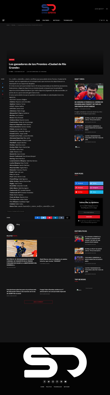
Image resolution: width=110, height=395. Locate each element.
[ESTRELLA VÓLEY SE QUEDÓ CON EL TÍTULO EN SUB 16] (79, 120)
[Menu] (3, 20)
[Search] (107, 20)
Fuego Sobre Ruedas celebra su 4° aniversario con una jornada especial (53, 290)
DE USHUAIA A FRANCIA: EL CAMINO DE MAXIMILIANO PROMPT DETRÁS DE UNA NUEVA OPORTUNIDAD (89, 104)
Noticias (56, 20)
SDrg (11, 71)
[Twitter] (3, 87)
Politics (49, 387)
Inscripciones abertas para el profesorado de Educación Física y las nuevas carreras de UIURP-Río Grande (21, 291)
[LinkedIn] (3, 91)
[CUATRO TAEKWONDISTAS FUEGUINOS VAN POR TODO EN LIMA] (79, 138)
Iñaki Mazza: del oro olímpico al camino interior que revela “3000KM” (53, 260)
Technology (68, 20)
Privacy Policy (88, 222)
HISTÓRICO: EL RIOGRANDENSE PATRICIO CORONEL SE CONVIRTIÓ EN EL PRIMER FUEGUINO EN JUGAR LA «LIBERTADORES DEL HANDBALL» (22, 262)
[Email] (3, 98)
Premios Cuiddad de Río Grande (15, 211)
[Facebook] (3, 83)
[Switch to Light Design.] (107, 8)
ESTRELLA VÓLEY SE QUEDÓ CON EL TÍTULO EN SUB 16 (93, 118)
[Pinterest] (3, 94)
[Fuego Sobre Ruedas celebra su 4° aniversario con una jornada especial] (55, 278)
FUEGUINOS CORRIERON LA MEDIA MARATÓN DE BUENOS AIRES (93, 127)
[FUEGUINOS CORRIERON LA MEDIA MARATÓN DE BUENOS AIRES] (79, 128)
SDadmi (76, 108)
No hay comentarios (33, 71)
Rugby (77, 98)
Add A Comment (38, 302)
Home (38, 20)
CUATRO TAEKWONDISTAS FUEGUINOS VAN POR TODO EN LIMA (94, 137)
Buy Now (66, 387)
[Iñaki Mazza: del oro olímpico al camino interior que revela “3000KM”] (55, 248)
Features (46, 20)
